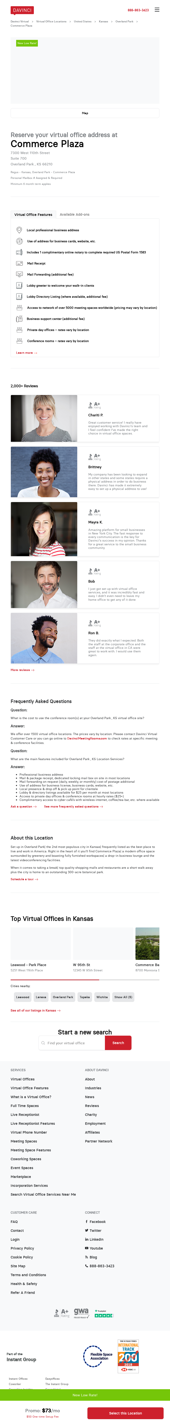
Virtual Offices (23, 1079)
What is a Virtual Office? (31, 1097)
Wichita (102, 997)
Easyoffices (52, 1378)
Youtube (96, 1248)
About (90, 1079)
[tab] (33, 215)
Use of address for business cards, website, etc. (61, 241)
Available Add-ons (74, 214)
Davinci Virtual (20, 21)
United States (82, 21)
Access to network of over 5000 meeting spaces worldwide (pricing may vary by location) (92, 308)
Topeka (85, 997)
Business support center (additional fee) (56, 319)
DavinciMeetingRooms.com (87, 738)
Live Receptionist (25, 1115)
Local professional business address (53, 230)
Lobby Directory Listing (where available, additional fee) (67, 297)
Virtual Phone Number (29, 1133)
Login (15, 1240)
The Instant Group (56, 1384)
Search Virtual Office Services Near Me (43, 1195)
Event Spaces (22, 1168)
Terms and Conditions (28, 1275)
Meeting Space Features (31, 1150)
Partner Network (98, 1141)
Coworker (15, 1384)
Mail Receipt (36, 263)
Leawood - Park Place (28, 965)
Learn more (24, 353)
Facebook (98, 1222)
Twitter (95, 1231)
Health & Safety (24, 1284)
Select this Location (125, 1413)
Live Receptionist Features (33, 1124)
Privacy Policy (22, 1248)
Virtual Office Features (33, 214)
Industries (93, 1088)
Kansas (103, 21)
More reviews (20, 670)
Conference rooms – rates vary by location (58, 341)
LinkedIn (96, 1240)
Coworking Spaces (26, 1159)
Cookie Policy (22, 1257)
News (89, 1097)
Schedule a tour (22, 879)
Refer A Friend (23, 1293)
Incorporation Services (29, 1186)
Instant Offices (18, 1378)
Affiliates (92, 1133)
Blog (93, 1257)
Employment (95, 1124)
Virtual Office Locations (51, 21)
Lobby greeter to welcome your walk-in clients (60, 286)
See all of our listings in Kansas (33, 1010)
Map (85, 113)
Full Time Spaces (25, 1106)
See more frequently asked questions (71, 806)
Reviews (92, 1106)
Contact (17, 1231)
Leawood (22, 997)
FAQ (14, 1222)
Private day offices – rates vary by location (58, 330)
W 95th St (81, 965)
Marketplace (21, 1177)
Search (118, 1043)
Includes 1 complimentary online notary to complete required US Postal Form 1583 (86, 252)
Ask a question (21, 806)
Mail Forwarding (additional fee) (50, 274)
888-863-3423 (138, 10)
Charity (91, 1115)
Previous (18, 70)
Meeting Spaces (24, 1141)
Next (151, 70)
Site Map (18, 1266)
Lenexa (41, 997)
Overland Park (124, 21)
